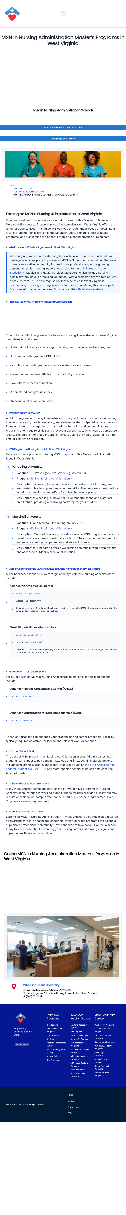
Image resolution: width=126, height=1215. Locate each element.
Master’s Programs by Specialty (62, 127)
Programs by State (62, 138)
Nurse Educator (89, 993)
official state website (90, 289)
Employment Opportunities (28, 593)
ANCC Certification (24, 696)
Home (13, 185)
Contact (71, 1101)
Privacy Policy (74, 1107)
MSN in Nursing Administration (29, 191)
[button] (63, 13)
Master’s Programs (23, 188)
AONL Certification (24, 720)
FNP (46, 993)
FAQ (70, 1113)
